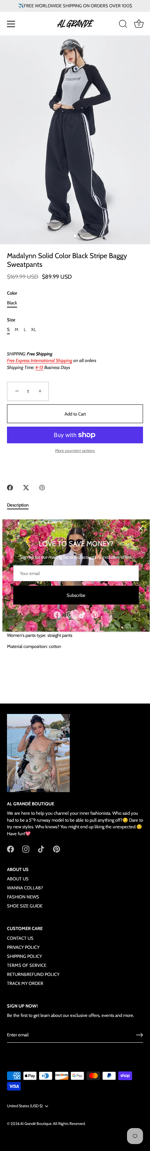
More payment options (75, 450)
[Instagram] (69, 614)
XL (33, 329)
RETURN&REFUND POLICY (33, 974)
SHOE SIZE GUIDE (25, 906)
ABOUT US (18, 878)
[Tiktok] (82, 614)
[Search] (123, 25)
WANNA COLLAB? (25, 887)
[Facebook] (57, 614)
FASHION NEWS (23, 896)
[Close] (140, 528)
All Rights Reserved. (69, 1123)
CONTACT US (20, 938)
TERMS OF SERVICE (26, 965)
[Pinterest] (94, 614)
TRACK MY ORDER (25, 983)
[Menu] (11, 24)
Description (18, 505)
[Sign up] (139, 1034)
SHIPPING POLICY (24, 956)
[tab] (21, 505)
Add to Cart (75, 414)
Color (12, 293)
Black (12, 302)
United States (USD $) (25, 1106)
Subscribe (76, 595)
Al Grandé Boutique (36, 1123)
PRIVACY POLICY (23, 947)
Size (11, 319)
